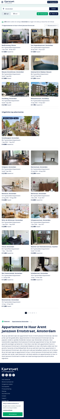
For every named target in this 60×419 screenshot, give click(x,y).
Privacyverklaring (6, 389)
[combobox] (24, 9)
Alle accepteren (13, 414)
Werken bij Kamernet (7, 382)
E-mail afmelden (6, 403)
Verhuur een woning (7, 410)
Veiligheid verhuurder (8, 414)
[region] (13, 409)
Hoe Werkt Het (6, 393)
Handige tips (5, 400)
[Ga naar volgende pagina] (36, 313)
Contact (4, 396)
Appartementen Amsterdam (20, 321)
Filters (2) (54, 14)
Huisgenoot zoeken (7, 384)
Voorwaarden (5, 386)
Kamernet (7, 321)
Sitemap (4, 391)
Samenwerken (6, 407)
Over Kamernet (6, 379)
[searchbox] (26, 8)
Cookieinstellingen (7, 410)
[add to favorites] (27, 31)
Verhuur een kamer (7, 412)
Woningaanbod (53, 2)
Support (4, 398)
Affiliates (4, 405)
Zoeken (53, 9)
